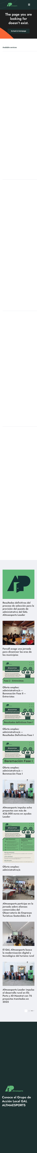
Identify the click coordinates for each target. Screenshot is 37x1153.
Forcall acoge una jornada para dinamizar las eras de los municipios (17, 652)
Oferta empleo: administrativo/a (11, 868)
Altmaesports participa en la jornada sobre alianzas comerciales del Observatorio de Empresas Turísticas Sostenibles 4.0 (18, 910)
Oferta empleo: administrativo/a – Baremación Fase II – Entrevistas (14, 692)
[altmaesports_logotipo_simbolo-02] (18, 570)
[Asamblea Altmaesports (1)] (18, 780)
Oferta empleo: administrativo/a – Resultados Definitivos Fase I (18, 732)
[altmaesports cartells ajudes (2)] (18, 823)
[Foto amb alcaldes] (18, 963)
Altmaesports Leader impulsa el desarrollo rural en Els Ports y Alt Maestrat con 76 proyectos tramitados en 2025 (18, 996)
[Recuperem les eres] (18, 622)
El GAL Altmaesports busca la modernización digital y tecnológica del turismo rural (18, 953)
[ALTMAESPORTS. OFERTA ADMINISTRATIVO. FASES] (18, 662)
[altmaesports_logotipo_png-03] (11, 2)
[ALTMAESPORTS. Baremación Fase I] (18, 703)
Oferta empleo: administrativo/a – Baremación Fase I (13, 770)
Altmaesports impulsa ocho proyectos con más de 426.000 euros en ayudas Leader (17, 812)
